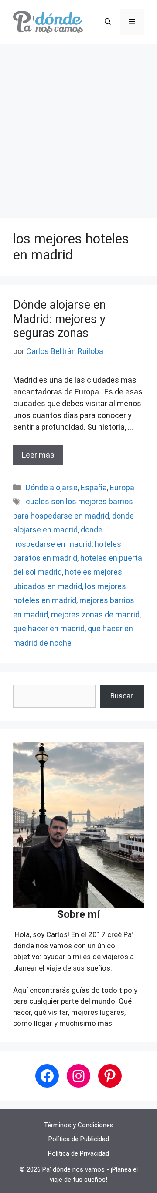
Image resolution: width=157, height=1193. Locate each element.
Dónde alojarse (52, 487)
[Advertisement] (78, 126)
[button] (108, 22)
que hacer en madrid (49, 628)
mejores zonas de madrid (95, 614)
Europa (122, 487)
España (94, 487)
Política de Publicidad (78, 1139)
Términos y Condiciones (78, 1125)
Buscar (121, 695)
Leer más (38, 454)
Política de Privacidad (78, 1153)
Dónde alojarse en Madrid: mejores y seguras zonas (59, 319)
